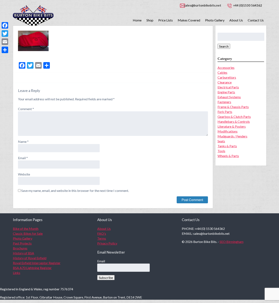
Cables (222, 72)
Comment (26, 109)
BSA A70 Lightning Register (32, 268)
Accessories (226, 67)
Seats (221, 141)
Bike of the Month (25, 228)
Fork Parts (225, 112)
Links (16, 273)
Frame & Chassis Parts (233, 107)
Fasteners (224, 102)
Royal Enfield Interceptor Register (36, 263)
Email (23, 158)
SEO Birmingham (231, 242)
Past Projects (22, 243)
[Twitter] (5, 33)
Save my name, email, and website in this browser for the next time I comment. (75, 190)
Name (23, 141)
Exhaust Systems (229, 97)
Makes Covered (189, 20)
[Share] (5, 50)
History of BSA (23, 253)
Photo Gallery (214, 20)
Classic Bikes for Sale (28, 233)
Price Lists (165, 20)
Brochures (20, 248)
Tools (221, 151)
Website (24, 174)
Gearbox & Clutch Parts (234, 117)
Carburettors (227, 77)
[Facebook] (5, 25)
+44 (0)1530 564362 (247, 5)
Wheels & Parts (228, 156)
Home (137, 20)
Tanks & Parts (227, 146)
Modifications (228, 131)
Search (224, 46)
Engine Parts (226, 92)
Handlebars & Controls (234, 121)
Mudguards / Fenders (232, 136)
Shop (149, 20)
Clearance (225, 82)
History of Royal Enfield (29, 258)
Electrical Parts (228, 87)
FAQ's (101, 233)
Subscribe (106, 278)
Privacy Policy (107, 243)
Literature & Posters (232, 126)
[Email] (5, 42)
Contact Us (256, 20)
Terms (101, 238)
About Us (236, 20)
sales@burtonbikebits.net (202, 5)
